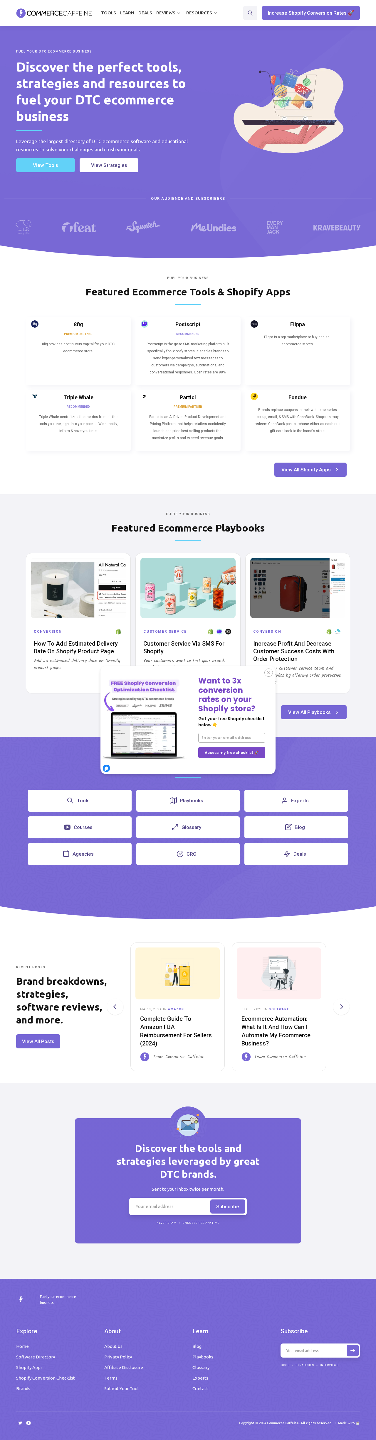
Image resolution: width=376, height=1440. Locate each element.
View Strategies (109, 165)
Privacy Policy (118, 1356)
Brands (23, 1388)
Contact (200, 1388)
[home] (54, 13)
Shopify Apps (29, 1367)
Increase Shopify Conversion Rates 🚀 (311, 13)
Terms (111, 1377)
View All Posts (38, 1041)
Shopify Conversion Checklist (45, 1377)
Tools (108, 12)
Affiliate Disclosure (123, 1367)
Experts (200, 1377)
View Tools (45, 165)
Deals (145, 12)
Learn (127, 12)
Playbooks (202, 1356)
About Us (113, 1346)
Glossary (200, 1367)
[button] (169, 13)
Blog (197, 1346)
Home (22, 1346)
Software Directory (35, 1356)
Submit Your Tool (121, 1388)
